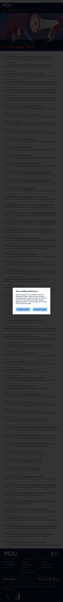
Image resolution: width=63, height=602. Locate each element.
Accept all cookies (40, 309)
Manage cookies (23, 309)
